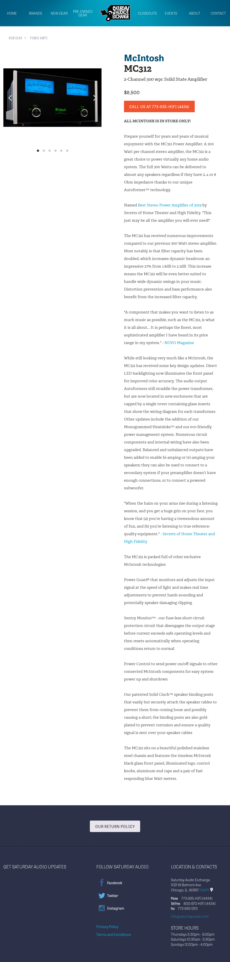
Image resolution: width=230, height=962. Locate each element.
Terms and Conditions (113, 934)
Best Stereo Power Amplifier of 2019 (169, 205)
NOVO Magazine (179, 342)
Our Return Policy (115, 826)
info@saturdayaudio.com (190, 916)
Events (171, 13)
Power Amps (38, 38)
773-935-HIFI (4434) (196, 898)
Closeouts (147, 13)
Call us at (159, 106)
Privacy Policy (107, 926)
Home (12, 13)
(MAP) (205, 890)
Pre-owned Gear (83, 13)
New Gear (59, 13)
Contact (218, 13)
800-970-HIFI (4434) (200, 903)
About (194, 13)
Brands (35, 13)
